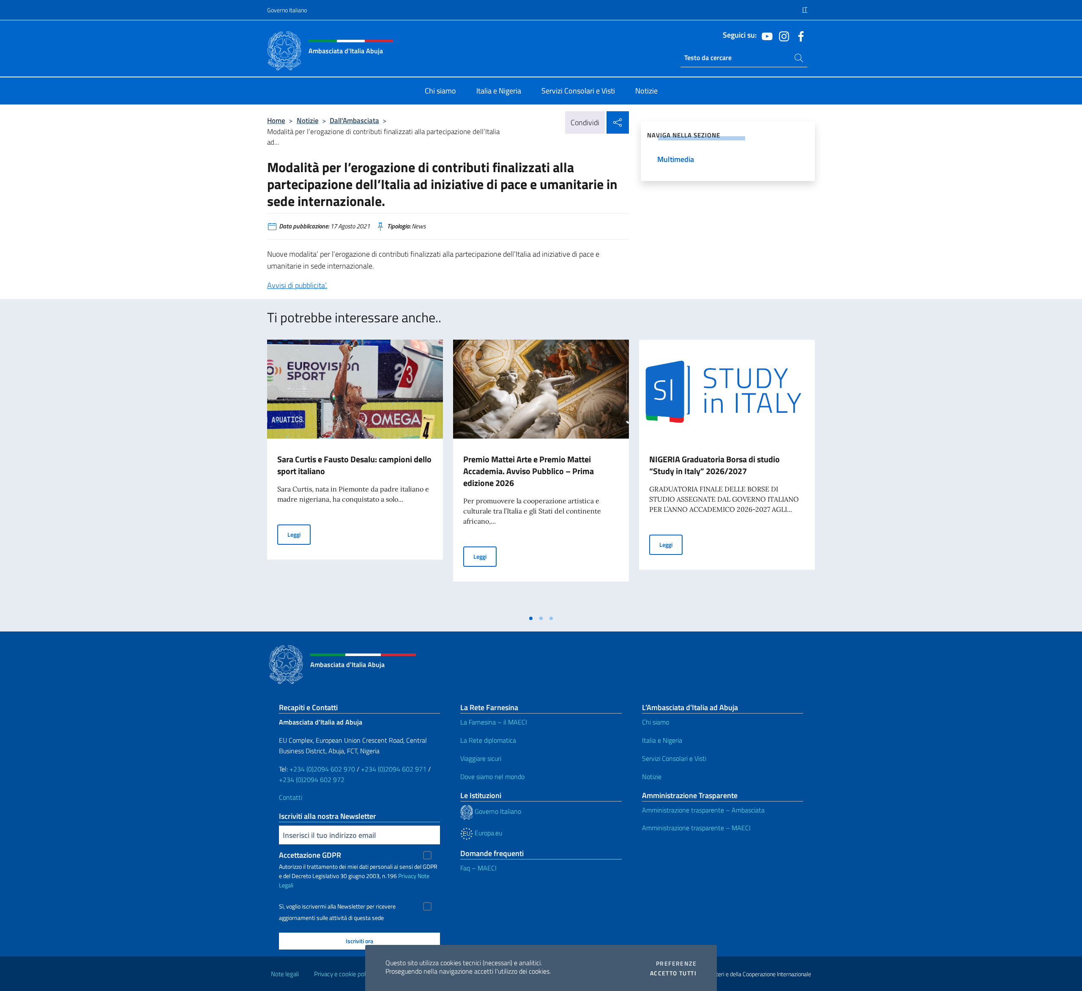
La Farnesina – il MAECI (493, 722)
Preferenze (676, 963)
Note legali (285, 974)
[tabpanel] (355, 475)
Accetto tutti (673, 973)
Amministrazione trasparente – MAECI (696, 828)
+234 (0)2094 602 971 (393, 769)
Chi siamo (655, 722)
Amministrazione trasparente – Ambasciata (703, 810)
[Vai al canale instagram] (781, 35)
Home (276, 120)
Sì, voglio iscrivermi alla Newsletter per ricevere (337, 906)
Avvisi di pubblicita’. (297, 285)
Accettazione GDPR (310, 855)
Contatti (290, 797)
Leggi (299, 534)
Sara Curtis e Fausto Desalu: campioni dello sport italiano (354, 465)
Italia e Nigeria (662, 740)
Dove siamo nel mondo (492, 776)
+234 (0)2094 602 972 (311, 779)
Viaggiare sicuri (480, 758)
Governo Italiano (287, 9)
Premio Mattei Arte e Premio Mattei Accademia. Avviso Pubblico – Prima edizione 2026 (528, 471)
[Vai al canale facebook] (798, 35)
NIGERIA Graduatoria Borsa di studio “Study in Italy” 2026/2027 (714, 465)
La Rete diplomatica (488, 740)
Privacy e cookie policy (343, 974)
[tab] (531, 618)
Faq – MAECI (478, 868)
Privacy (407, 875)
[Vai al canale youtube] (765, 35)
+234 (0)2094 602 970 (322, 769)
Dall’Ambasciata (354, 120)
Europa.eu (487, 833)
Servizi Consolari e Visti (674, 758)
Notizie (308, 120)
